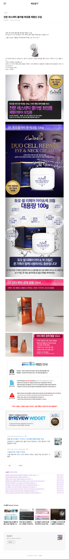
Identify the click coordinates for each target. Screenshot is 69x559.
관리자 (40, 555)
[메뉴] (5, 3)
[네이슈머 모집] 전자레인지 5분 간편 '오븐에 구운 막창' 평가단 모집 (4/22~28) (24, 488)
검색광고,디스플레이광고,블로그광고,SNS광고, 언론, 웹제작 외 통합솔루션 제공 (28, 442)
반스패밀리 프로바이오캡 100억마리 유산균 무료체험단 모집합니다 (21, 485)
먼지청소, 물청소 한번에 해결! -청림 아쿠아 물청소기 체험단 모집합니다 (22, 492)
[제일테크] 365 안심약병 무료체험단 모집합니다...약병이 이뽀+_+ (21, 475)
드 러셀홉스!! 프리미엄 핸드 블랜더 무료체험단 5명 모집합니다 (20, 487)
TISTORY (35, 555)
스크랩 (7, 472)
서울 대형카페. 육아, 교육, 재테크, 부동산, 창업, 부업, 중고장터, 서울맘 (28, 455)
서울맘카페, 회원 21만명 (16, 452)
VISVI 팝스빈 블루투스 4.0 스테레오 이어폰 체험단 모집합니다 (20, 483)
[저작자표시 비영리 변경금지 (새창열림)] (26, 465)
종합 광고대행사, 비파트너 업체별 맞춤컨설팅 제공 (25, 439)
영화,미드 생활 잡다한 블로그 (14, 538)
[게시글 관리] (14, 465)
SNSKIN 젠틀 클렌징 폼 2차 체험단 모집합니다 (16, 477)
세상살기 (34, 4)
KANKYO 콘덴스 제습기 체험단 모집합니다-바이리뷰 (18, 479)
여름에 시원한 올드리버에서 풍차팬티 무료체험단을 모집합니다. (20, 490)
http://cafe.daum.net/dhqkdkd (16, 449)
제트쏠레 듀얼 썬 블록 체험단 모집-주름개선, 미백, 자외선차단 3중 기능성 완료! (24, 481)
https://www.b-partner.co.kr (15, 436)
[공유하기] (12, 465)
